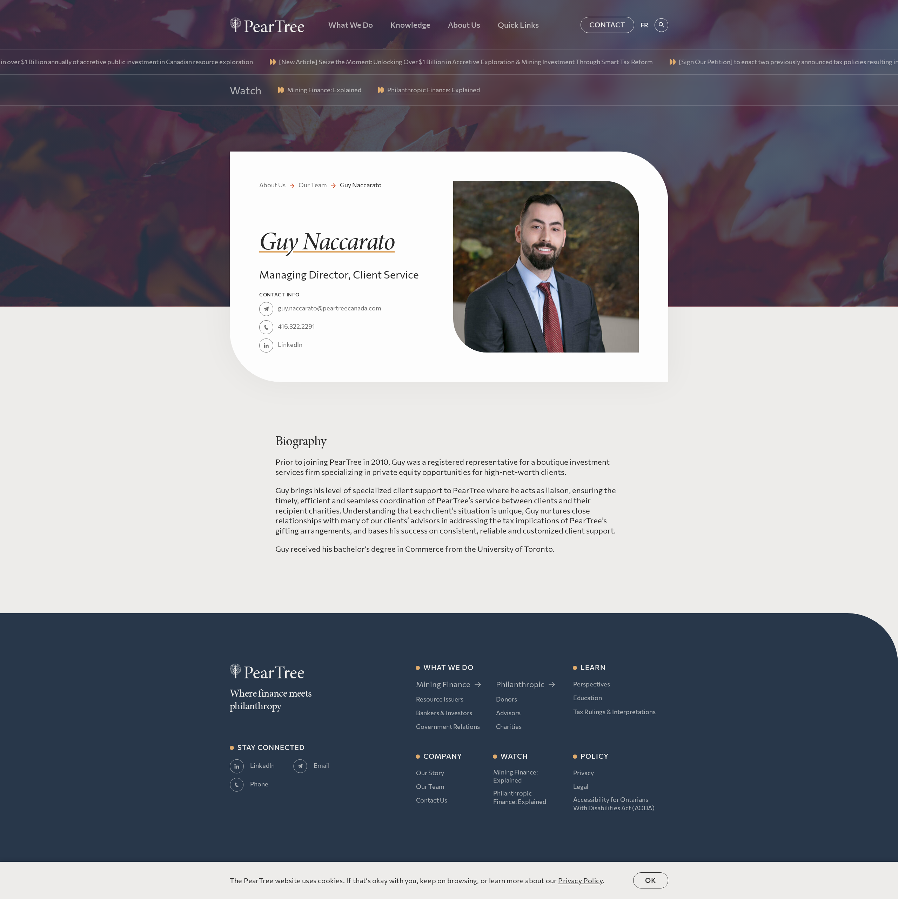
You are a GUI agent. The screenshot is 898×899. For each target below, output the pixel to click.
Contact (607, 24)
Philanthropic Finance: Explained (519, 797)
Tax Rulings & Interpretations (614, 712)
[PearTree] (267, 25)
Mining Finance (443, 684)
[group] (394, 62)
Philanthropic (520, 684)
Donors (506, 699)
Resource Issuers (439, 699)
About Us (272, 185)
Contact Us (431, 800)
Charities (509, 726)
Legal (581, 786)
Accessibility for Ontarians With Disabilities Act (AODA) (614, 803)
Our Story (430, 773)
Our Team (313, 185)
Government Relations (448, 726)
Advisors (508, 713)
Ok (650, 880)
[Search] (661, 25)
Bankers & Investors (444, 713)
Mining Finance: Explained (515, 776)
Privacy (583, 773)
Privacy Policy (580, 880)
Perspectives (591, 684)
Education (587, 698)
